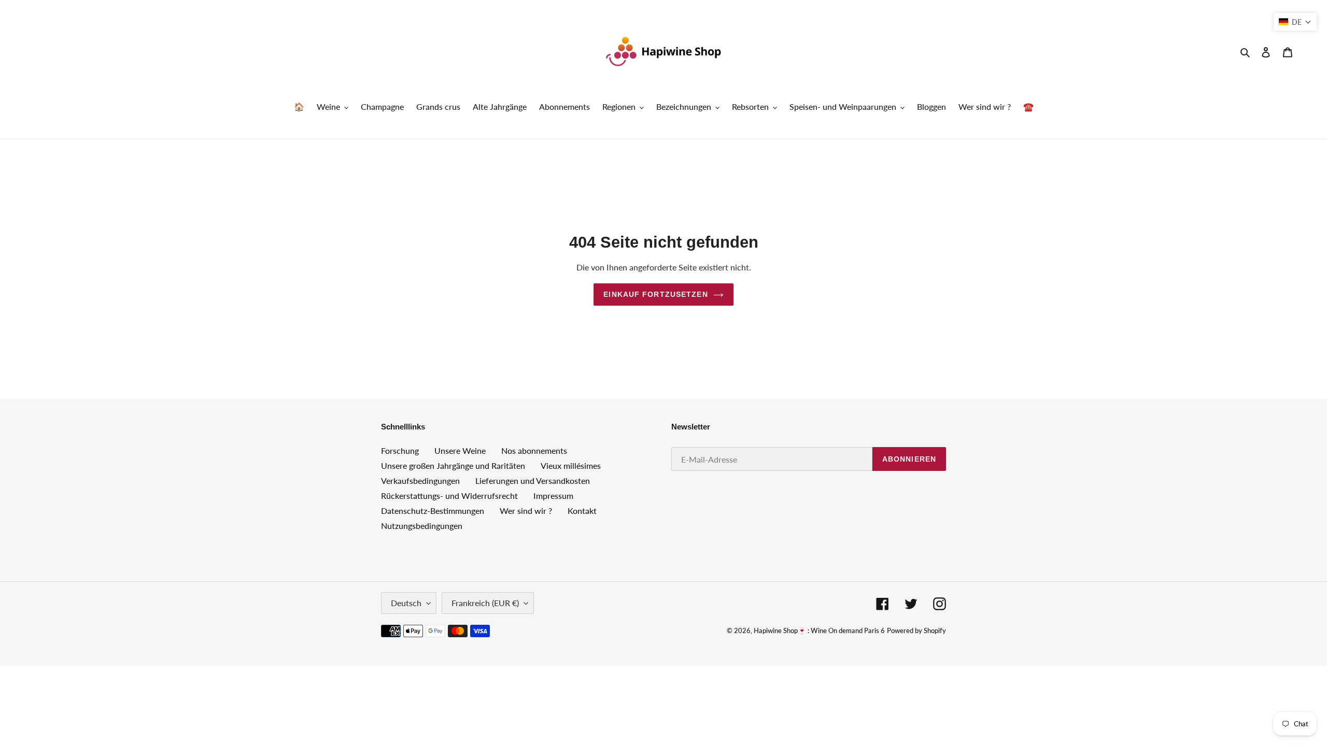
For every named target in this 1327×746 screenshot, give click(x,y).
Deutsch (406, 603)
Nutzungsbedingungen (421, 525)
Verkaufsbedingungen (420, 480)
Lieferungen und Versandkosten (532, 480)
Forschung (400, 450)
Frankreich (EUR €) (485, 603)
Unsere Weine (460, 450)
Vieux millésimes (571, 465)
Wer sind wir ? (526, 510)
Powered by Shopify (916, 630)
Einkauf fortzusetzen (655, 294)
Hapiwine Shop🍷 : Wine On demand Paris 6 (819, 630)
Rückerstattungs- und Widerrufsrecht (449, 495)
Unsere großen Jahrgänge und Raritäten (453, 465)
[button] (1295, 22)
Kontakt (582, 510)
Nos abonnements (534, 450)
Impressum (553, 495)
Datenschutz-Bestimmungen (432, 510)
